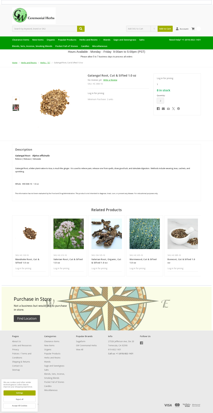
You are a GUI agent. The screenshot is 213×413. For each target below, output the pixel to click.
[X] (173, 108)
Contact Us (17, 365)
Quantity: (161, 95)
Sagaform (80, 341)
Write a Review (110, 80)
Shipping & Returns (21, 361)
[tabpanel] (30, 246)
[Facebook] (158, 108)
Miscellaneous (99, 46)
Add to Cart (165, 28)
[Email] (163, 108)
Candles (85, 46)
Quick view (31, 233)
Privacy (15, 349)
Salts (141, 39)
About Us (16, 341)
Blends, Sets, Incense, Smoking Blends (32, 46)
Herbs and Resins (88, 39)
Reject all (19, 399)
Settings (19, 393)
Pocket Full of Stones (66, 46)
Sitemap (16, 369)
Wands (106, 39)
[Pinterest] (178, 108)
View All (79, 349)
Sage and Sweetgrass (124, 39)
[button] (27, 318)
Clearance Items (20, 39)
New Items (38, 39)
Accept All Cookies (19, 405)
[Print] (168, 108)
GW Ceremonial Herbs (86, 345)
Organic (51, 39)
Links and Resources (21, 345)
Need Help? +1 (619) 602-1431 (185, 39)
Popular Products (67, 39)
